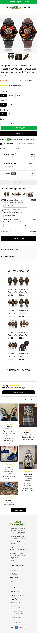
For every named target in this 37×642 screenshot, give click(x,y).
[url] (17, 549)
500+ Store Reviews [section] (15, 85)
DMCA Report (18, 623)
